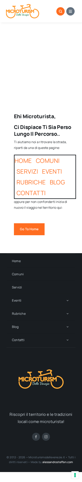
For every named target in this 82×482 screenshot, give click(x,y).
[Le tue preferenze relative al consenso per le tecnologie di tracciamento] (75, 475)
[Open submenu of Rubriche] (67, 313)
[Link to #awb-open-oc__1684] (70, 11)
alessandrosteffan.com (57, 462)
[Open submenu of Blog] (67, 326)
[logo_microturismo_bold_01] (22, 5)
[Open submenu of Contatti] (67, 339)
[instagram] (46, 437)
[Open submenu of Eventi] (67, 300)
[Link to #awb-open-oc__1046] (60, 11)
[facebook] (36, 437)
